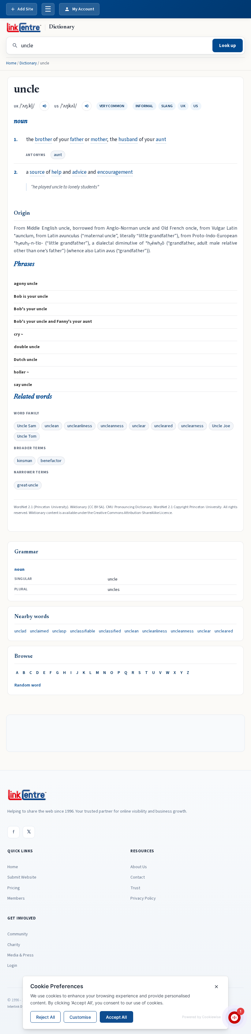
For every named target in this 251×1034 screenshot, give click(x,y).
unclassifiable (82, 631)
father (77, 139)
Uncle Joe (221, 426)
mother (99, 139)
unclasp (59, 631)
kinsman (24, 461)
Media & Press (20, 955)
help (56, 172)
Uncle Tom (26, 436)
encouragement (115, 172)
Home (11, 63)
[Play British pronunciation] (44, 106)
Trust (135, 888)
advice (79, 172)
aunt (161, 139)
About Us (138, 867)
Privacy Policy (143, 898)
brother (43, 139)
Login (12, 966)
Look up (227, 45)
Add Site (25, 9)
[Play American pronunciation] (87, 106)
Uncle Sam (26, 426)
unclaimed (39, 631)
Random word (27, 685)
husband (128, 139)
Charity (13, 945)
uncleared (163, 426)
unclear (139, 426)
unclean (52, 426)
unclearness (192, 426)
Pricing (13, 888)
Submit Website (21, 877)
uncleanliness (79, 426)
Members (16, 898)
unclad (20, 631)
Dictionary (28, 63)
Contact (137, 877)
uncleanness (112, 426)
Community (17, 934)
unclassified (110, 631)
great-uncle (27, 485)
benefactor (51, 461)
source (37, 172)
